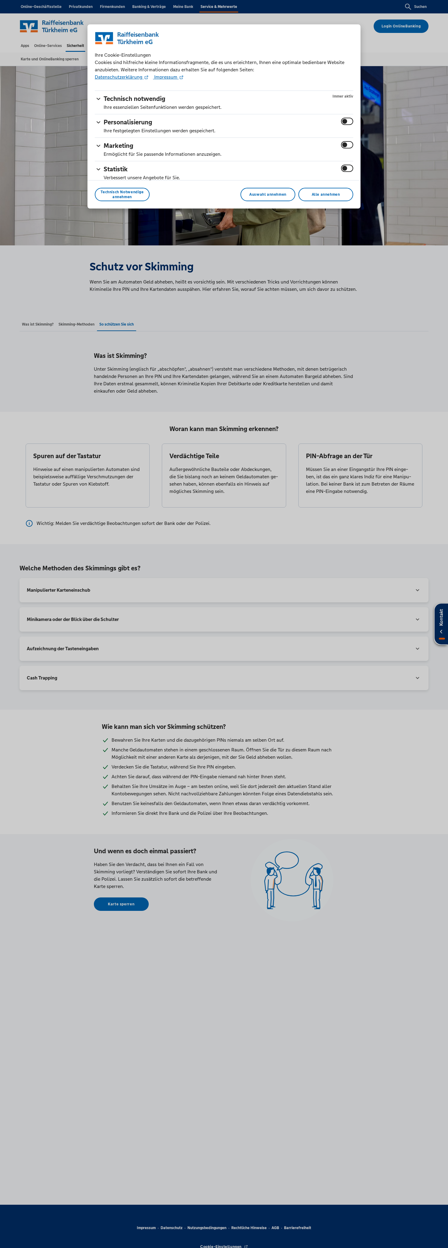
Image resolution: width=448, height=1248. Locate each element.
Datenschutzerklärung (119, 77)
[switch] (347, 121)
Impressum (166, 77)
